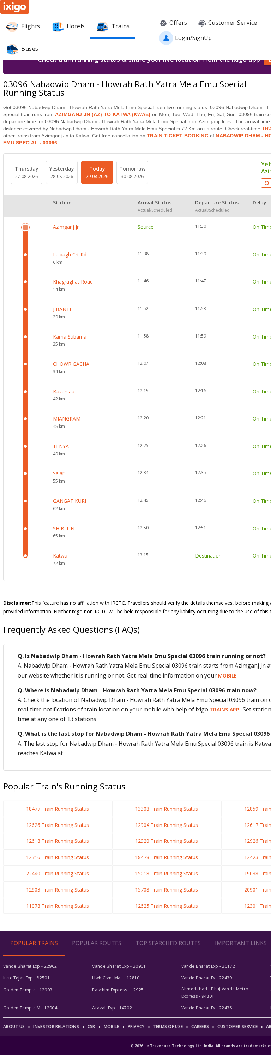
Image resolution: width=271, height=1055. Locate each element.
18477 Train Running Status (57, 808)
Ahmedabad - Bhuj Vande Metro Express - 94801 (214, 992)
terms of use (168, 1027)
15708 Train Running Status (166, 889)
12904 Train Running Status (166, 825)
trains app (225, 709)
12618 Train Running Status (57, 841)
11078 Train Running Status (57, 905)
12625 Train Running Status (166, 905)
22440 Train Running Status (57, 873)
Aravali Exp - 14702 (112, 1008)
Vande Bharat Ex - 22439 (206, 978)
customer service (237, 1027)
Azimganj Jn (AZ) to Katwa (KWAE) (103, 114)
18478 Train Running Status (166, 857)
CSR (91, 1027)
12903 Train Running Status (57, 889)
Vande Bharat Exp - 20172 (208, 966)
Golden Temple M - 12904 (30, 1008)
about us (14, 1027)
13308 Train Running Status (166, 808)
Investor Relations (56, 1027)
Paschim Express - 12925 (118, 990)
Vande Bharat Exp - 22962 (30, 966)
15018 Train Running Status (166, 873)
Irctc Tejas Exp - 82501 (26, 978)
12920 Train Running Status (166, 841)
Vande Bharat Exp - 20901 (119, 966)
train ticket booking (178, 135)
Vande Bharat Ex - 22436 (206, 1008)
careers (200, 1027)
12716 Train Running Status (57, 857)
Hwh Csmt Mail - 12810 (115, 978)
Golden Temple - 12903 (27, 990)
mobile (227, 675)
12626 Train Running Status (57, 825)
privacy (136, 1027)
